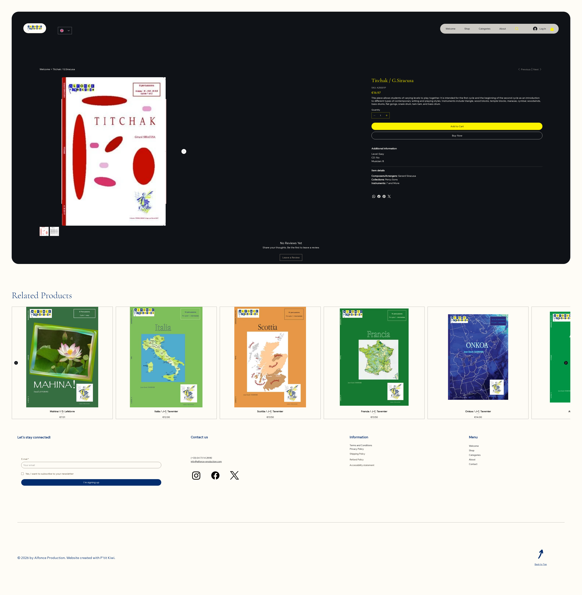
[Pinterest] (384, 196)
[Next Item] (360, 235)
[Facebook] (379, 196)
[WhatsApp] (373, 196)
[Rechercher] (517, 29)
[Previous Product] (16, 520)
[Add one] (387, 115)
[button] (552, 29)
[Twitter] (389, 196)
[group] (291, 520)
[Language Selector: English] (65, 30)
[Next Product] (566, 520)
